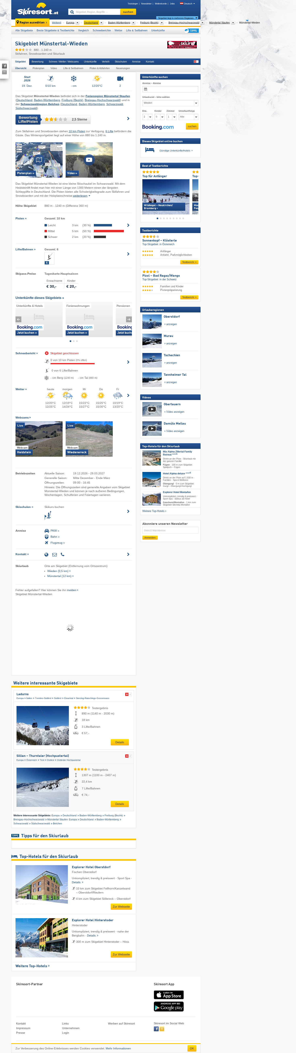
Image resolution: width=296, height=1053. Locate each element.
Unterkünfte (158, 30)
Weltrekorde (161, 3)
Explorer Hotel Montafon (177, 492)
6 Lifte (109, 131)
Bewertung (37, 61)
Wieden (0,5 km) (57, 571)
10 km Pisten (77, 131)
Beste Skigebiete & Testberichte (55, 30)
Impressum (23, 1028)
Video (54, 68)
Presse (20, 1032)
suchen (192, 126)
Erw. (144, 111)
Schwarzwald (114, 104)
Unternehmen (71, 1028)
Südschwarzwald (26, 108)
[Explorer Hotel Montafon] (151, 498)
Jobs (172, 3)
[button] (158, 127)
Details (119, 742)
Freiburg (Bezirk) (72, 100)
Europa (20, 698)
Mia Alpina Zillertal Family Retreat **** (177, 453)
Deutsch (188, 3)
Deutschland (24, 100)
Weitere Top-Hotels (31, 966)
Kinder (157, 111)
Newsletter (146, 3)
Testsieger (133, 3)
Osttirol (50, 760)
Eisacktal (68, 698)
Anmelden (150, 537)
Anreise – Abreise (151, 83)
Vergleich (83, 30)
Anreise (136, 61)
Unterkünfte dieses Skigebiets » (40, 298)
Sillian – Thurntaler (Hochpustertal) (43, 756)
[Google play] (169, 1010)
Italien (29, 698)
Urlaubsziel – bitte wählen (156, 97)
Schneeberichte (102, 30)
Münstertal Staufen (57, 819)
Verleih (106, 61)
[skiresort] (38, 9)
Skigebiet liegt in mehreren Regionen (176, 18)
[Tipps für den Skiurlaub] (191, 30)
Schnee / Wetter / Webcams (64, 61)
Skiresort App (164, 984)
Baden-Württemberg (47, 100)
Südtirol (57, 698)
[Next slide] (129, 319)
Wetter (118, 30)
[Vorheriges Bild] (145, 196)
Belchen (57, 823)
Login (65, 1032)
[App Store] (169, 999)
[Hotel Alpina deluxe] (151, 479)
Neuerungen (123, 68)
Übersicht (20, 68)
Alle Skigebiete (24, 30)
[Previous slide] (18, 319)
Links (65, 1023)
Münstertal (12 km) (59, 576)
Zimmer (171, 111)
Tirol (42, 760)
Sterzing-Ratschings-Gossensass (92, 698)
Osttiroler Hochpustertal (68, 760)
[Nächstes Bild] (195, 196)
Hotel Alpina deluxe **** (177, 473)
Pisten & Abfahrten (100, 68)
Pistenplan (38, 68)
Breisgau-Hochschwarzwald (102, 100)
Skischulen (121, 61)
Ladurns (23, 694)
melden (71, 590)
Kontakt (150, 61)
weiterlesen (80, 195)
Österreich (31, 760)
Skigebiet (20, 61)
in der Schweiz (168, 279)
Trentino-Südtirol (43, 698)
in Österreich (166, 244)
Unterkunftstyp (187, 111)
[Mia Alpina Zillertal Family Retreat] (151, 458)
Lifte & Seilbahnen (136, 30)
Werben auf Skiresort (121, 1023)
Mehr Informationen (118, 1048)
